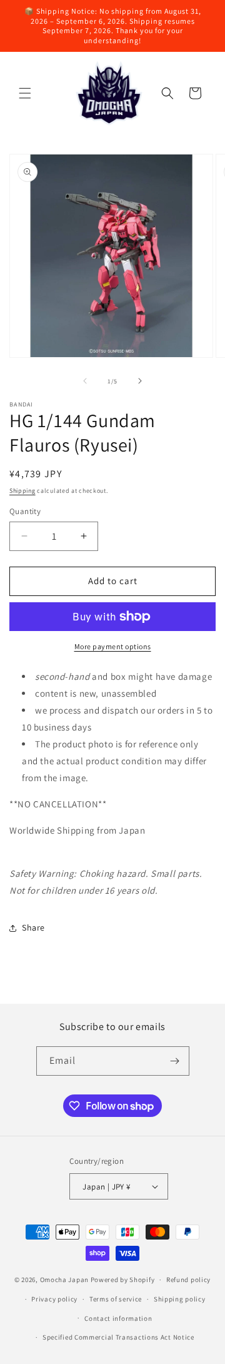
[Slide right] (140, 381)
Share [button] (33, 927)
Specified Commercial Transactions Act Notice (118, 1337)
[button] (25, 93)
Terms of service (115, 1299)
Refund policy (188, 1279)
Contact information (118, 1318)
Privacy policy (54, 1299)
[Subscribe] (175, 1061)
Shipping (22, 491)
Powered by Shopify (123, 1279)
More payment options (112, 646)
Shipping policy (180, 1299)
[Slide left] (85, 381)
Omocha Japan (64, 1279)
